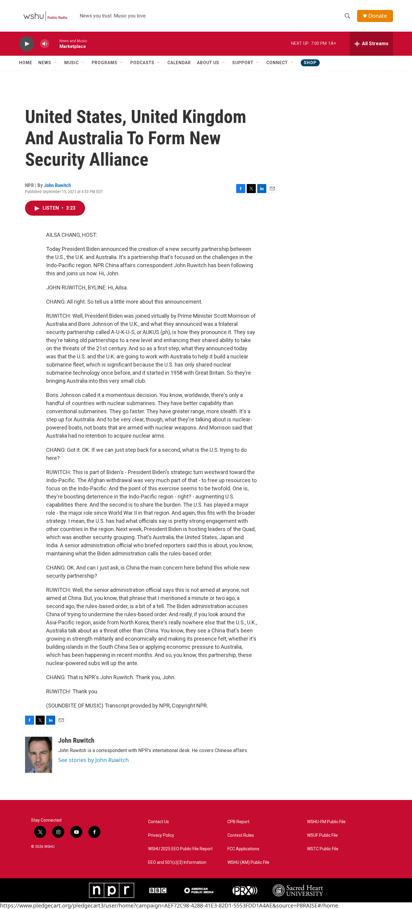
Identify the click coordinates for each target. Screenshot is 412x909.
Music (71, 62)
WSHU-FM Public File (326, 822)
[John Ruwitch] (38, 755)
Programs (104, 62)
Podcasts (142, 62)
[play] (26, 43)
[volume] (45, 44)
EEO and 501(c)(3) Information (177, 862)
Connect (277, 62)
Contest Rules (240, 835)
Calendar (179, 62)
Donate (377, 16)
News (44, 62)
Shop (310, 62)
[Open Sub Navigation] (55, 62)
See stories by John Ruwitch (93, 760)
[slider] (54, 43)
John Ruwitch (57, 185)
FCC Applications (243, 849)
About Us (208, 62)
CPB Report (238, 822)
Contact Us (158, 822)
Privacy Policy (161, 835)
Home (25, 62)
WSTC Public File (322, 849)
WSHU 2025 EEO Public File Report (180, 849)
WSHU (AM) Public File (248, 862)
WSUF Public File (322, 835)
